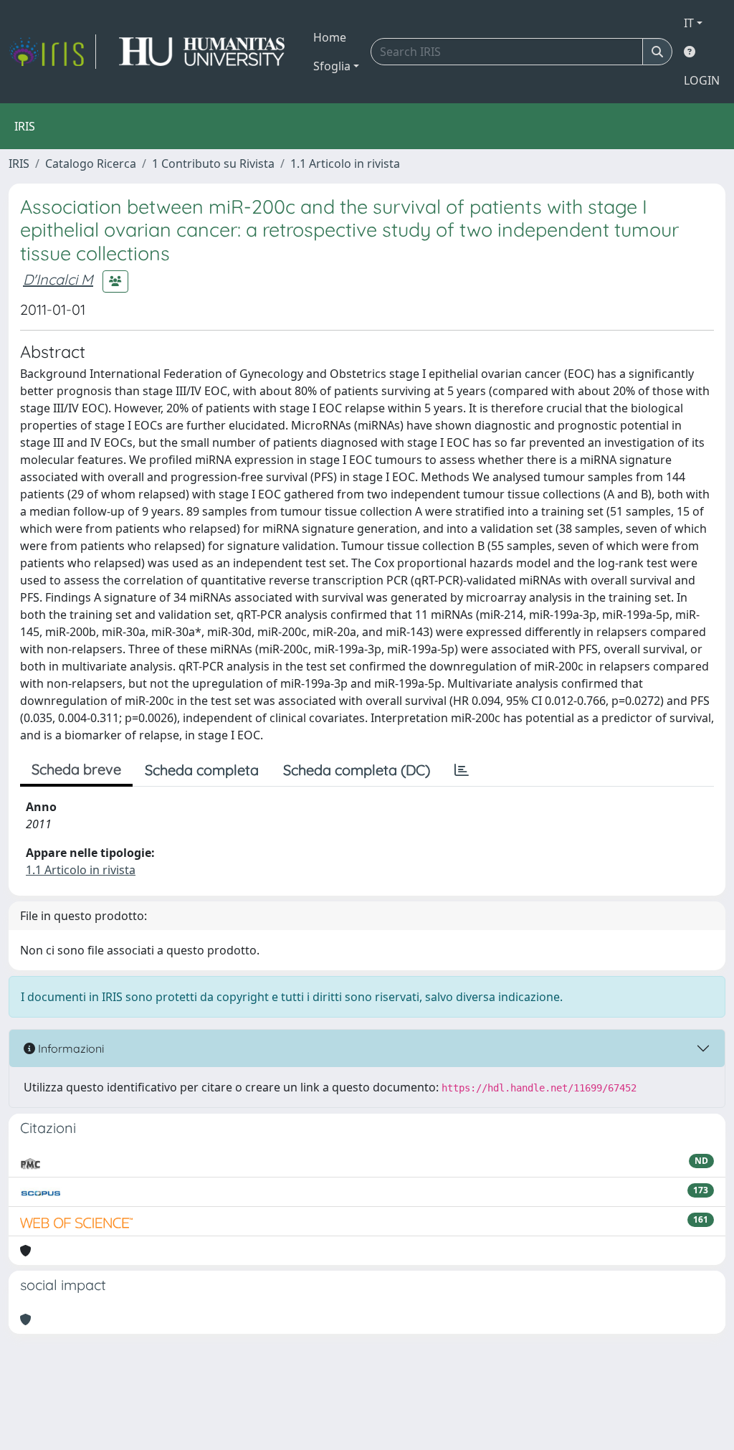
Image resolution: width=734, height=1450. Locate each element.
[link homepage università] (202, 51)
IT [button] (689, 23)
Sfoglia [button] (332, 66)
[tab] (461, 770)
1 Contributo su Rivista (213, 163)
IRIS (19, 163)
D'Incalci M (58, 279)
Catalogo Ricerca (90, 163)
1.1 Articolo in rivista (345, 163)
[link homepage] (52, 51)
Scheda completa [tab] (202, 770)
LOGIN (702, 80)
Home (329, 37)
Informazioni (69, 1048)
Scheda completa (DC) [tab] (356, 770)
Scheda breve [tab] (76, 769)
